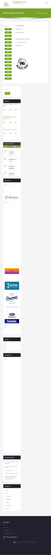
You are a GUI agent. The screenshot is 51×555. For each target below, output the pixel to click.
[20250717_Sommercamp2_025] (11, 135)
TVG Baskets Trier (19, 2)
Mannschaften (8, 496)
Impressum (7, 530)
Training (7, 502)
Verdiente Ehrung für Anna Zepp (12, 473)
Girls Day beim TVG (9, 470)
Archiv (7, 490)
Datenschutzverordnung (9, 533)
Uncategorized (8, 505)
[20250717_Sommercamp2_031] (17, 135)
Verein (7, 508)
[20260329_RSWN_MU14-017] (6, 111)
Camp (7, 493)
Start (36, 13)
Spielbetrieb (8, 499)
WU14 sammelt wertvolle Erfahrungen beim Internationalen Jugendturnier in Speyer (11, 477)
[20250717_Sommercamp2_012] (6, 135)
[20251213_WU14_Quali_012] (11, 124)
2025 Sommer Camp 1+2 (9, 129)
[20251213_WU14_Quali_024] (17, 124)
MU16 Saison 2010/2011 (43, 13)
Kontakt (6, 527)
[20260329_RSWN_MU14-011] (11, 111)
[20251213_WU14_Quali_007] (6, 124)
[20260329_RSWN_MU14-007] (17, 111)
